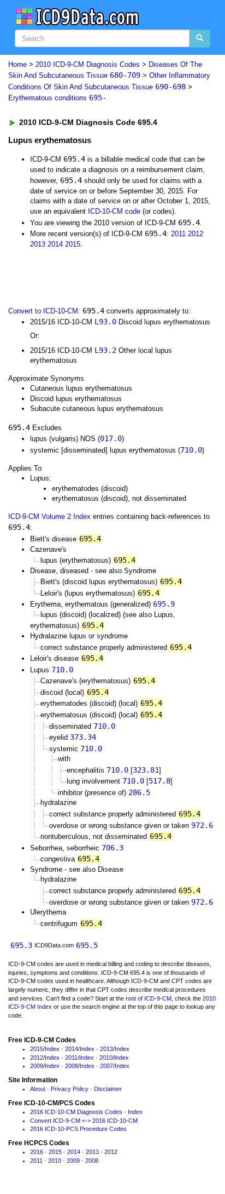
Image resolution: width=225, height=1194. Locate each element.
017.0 (111, 438)
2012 (195, 234)
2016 (36, 1152)
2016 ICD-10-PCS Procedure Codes (78, 1129)
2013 (37, 244)
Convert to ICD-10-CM (43, 311)
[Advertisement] (87, 276)
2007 (106, 1065)
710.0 (191, 449)
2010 (105, 1057)
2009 (36, 1065)
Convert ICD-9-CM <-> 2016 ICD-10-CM (84, 1120)
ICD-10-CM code (114, 211)
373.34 (83, 737)
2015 (72, 244)
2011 (178, 234)
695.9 (164, 603)
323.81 (146, 769)
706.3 (112, 847)
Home (17, 64)
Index (52, 1049)
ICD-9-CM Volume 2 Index (49, 516)
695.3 (21, 945)
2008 (71, 1065)
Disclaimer (108, 1089)
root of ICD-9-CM (148, 998)
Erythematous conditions (57, 98)
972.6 (202, 825)
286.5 (139, 792)
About (37, 1089)
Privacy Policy (69, 1089)
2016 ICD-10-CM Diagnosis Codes (76, 1112)
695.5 (87, 945)
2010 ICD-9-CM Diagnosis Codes (87, 64)
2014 (55, 244)
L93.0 (105, 321)
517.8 (159, 780)
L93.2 (105, 350)
